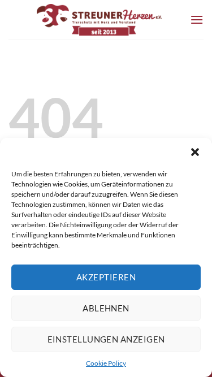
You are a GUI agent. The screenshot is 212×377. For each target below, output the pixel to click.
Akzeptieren (106, 277)
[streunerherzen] (99, 20)
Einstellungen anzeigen (106, 339)
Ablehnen (106, 308)
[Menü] (197, 19)
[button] (195, 152)
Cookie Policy (106, 363)
